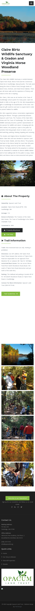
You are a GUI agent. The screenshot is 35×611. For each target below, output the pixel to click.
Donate (5, 564)
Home (5, 553)
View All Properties (9, 560)
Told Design (18, 606)
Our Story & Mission (9, 557)
